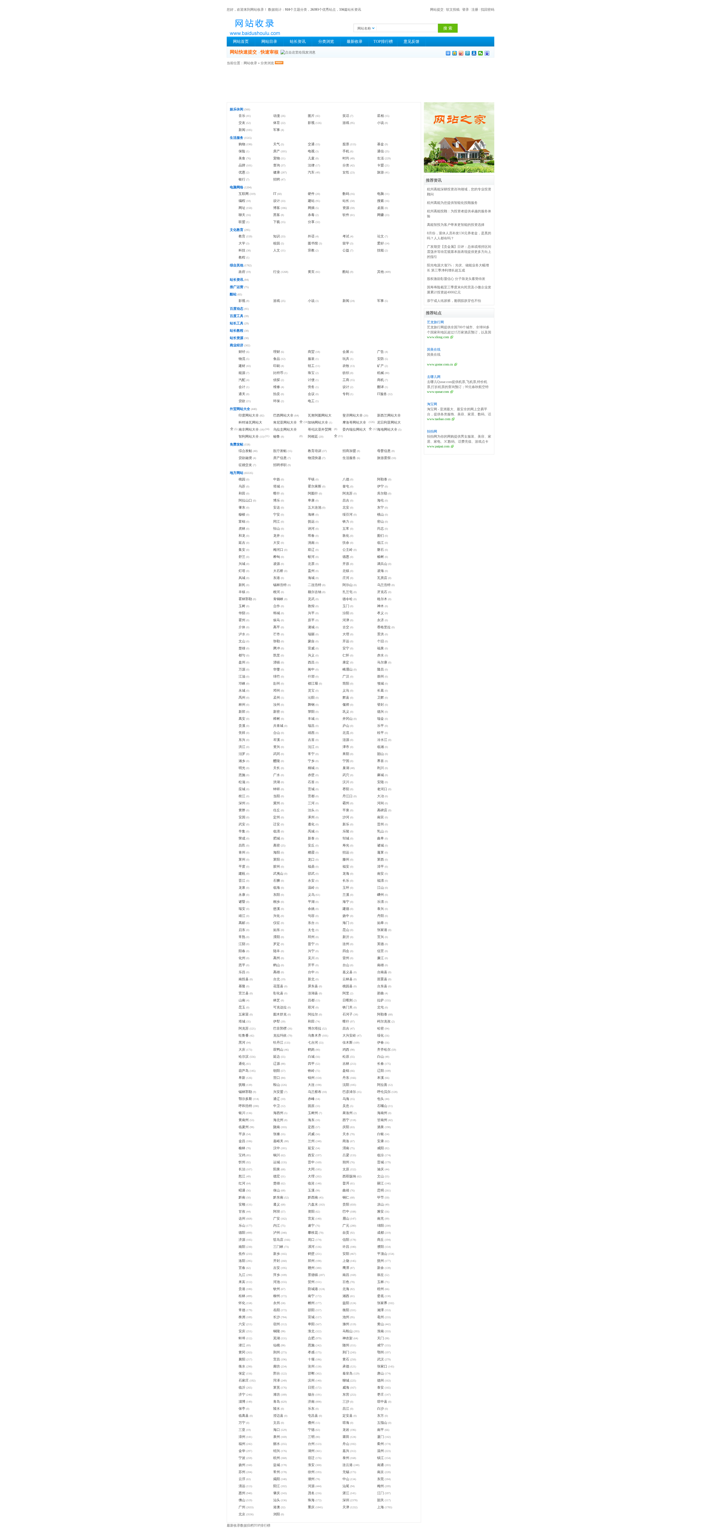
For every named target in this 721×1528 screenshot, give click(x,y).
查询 (276, 165)
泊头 (311, 810)
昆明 (380, 1190)
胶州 (276, 866)
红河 (242, 1183)
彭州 (276, 683)
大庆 (242, 1050)
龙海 (345, 874)
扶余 (345, 543)
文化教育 (236, 230)
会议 (311, 394)
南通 (380, 1465)
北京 (242, 1514)
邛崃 (242, 683)
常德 (242, 1310)
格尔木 (382, 599)
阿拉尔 (313, 1014)
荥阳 (311, 712)
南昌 (345, 1275)
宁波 (242, 1458)
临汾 (380, 1155)
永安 (311, 881)
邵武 (311, 874)
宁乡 (311, 761)
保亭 (242, 1409)
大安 (276, 543)
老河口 (382, 789)
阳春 (242, 951)
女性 (345, 172)
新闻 (242, 130)
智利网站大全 (249, 436)
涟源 (345, 740)
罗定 (276, 944)
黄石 (345, 1359)
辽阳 (380, 1071)
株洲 (242, 1317)
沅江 (311, 747)
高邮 (242, 923)
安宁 (345, 648)
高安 (242, 719)
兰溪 (345, 895)
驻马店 (278, 1240)
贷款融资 (245, 458)
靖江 (242, 916)
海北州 (278, 1120)
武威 (311, 1134)
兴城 (242, 564)
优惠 (242, 172)
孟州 (276, 698)
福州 (242, 1444)
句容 (311, 916)
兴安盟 (278, 1092)
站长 (345, 201)
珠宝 (311, 373)
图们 (380, 536)
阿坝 (276, 1211)
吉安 (276, 1268)
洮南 (311, 543)
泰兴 (380, 909)
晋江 (242, 881)
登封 (380, 705)
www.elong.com (438, 337)
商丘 (380, 1240)
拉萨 (380, 1000)
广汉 (345, 676)
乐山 (242, 1226)
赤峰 (311, 1099)
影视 (311, 123)
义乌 (311, 895)
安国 (242, 817)
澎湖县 (313, 993)
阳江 (276, 1486)
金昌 (242, 1141)
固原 (311, 1106)
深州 (242, 803)
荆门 (345, 1352)
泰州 (345, 1458)
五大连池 (314, 507)
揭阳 (276, 1479)
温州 (380, 1451)
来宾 (242, 1282)
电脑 (380, 194)
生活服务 (236, 138)
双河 (311, 1007)
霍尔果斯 (314, 486)
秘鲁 (276, 436)
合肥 (311, 1338)
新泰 (311, 838)
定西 (311, 1127)
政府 (242, 272)
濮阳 (380, 1247)
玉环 (345, 888)
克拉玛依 (280, 1035)
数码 (345, 194)
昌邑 (242, 845)
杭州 (276, 1458)
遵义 (276, 1204)
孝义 (380, 613)
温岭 (311, 888)
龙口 (311, 859)
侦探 (276, 380)
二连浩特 (314, 585)
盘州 (242, 662)
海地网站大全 (387, 429)
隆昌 (380, 669)
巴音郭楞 (280, 1028)
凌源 (276, 564)
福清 (380, 881)
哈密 (380, 1028)
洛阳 (242, 1261)
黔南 (242, 1197)
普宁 (311, 944)
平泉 (345, 810)
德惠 (345, 557)
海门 (345, 923)
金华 (242, 1451)
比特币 (278, 373)
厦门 (380, 1437)
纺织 (345, 373)
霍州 (242, 620)
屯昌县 (313, 1416)
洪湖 (276, 782)
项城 (380, 683)
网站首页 (241, 41)
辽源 (276, 1064)
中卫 (276, 1106)
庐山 (345, 726)
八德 (345, 479)
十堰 (311, 1359)
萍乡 (276, 1275)
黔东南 (278, 1197)
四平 (311, 1064)
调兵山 (382, 564)
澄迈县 (278, 1416)
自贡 (345, 1233)
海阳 (276, 852)
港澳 (276, 1507)
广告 (380, 352)
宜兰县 (244, 993)
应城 (242, 789)
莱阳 (276, 859)
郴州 (311, 1303)
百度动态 (236, 309)
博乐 (276, 500)
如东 (276, 930)
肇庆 (276, 1493)
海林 (311, 514)
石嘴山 (382, 1106)
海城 (311, 578)
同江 (276, 522)
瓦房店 (382, 578)
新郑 (242, 712)
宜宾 (311, 1218)
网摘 (311, 208)
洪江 (242, 747)
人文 (276, 250)
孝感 (311, 1352)
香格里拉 (384, 627)
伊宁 (380, 486)
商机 (380, 380)
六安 (242, 1324)
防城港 (313, 1289)
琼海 (345, 1423)
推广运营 (236, 287)
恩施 (242, 775)
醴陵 (276, 761)
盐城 (276, 1465)
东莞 (380, 1479)
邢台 (276, 1373)
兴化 (276, 916)
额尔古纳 (314, 592)
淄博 (242, 1402)
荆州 (276, 1352)
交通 (311, 144)
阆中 (311, 669)
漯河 (311, 1247)
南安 (380, 874)
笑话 (345, 116)
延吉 (242, 543)
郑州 (311, 1261)
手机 (345, 151)
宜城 (311, 789)
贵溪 (242, 726)
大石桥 (278, 571)
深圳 (345, 1500)
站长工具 (236, 323)
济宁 (242, 1394)
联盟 (242, 222)
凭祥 (242, 733)
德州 (380, 1380)
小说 (380, 123)
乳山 (380, 831)
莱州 (242, 859)
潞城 (311, 627)
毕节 (380, 1197)
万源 (242, 669)
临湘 (380, 747)
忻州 (242, 1162)
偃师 (345, 705)
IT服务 (382, 394)
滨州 (311, 1380)
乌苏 (242, 486)
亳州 (380, 1317)
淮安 (311, 1465)
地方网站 (236, 473)
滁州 (345, 1324)
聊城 (345, 1380)
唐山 (380, 1373)
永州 (276, 1303)
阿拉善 (382, 1085)
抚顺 (242, 1085)
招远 (345, 852)
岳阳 (276, 1310)
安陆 (380, 782)
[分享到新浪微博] (461, 53)
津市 (345, 747)
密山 (380, 522)
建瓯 (242, 874)
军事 (276, 130)
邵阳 (311, 1310)
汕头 (276, 1500)
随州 (345, 1345)
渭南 (345, 1148)
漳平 (380, 866)
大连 (311, 1085)
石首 (311, 782)
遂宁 (311, 1226)
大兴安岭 (349, 1035)
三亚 (242, 1430)
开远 (345, 641)
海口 (276, 1430)
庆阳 (345, 1127)
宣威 (311, 648)
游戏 (345, 123)
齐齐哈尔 (384, 1050)
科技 (242, 250)
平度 (242, 866)
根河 (276, 592)
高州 (276, 958)
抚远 (311, 522)
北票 (311, 564)
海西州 (278, 1113)
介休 (242, 627)
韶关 (380, 1500)
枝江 (242, 796)
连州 (345, 944)
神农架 (347, 1338)
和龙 (242, 536)
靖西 (311, 733)
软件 (345, 215)
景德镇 (313, 1275)
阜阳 (311, 1324)
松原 (345, 1057)
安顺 (242, 1204)
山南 (242, 1000)
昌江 (345, 1409)
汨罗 (242, 754)
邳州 (311, 937)
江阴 (242, 944)
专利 (345, 394)
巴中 (345, 1211)
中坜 (276, 479)
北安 (345, 507)
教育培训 (314, 451)
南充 (380, 1218)
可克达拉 (280, 1007)
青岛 (276, 1402)
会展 (345, 352)
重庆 (311, 1507)
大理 (345, 634)
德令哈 (347, 599)
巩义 (345, 712)
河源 (311, 1486)
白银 (380, 1134)
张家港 (382, 930)
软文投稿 (453, 10)
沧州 (311, 1366)
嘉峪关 (278, 1141)
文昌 (276, 1423)
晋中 (311, 1162)
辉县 (345, 698)
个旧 (380, 641)
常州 (276, 1472)
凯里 (276, 655)
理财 (276, 352)
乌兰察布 (314, 1092)
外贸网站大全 (240, 409)
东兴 (242, 740)
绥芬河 (347, 514)
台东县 (382, 986)
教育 (242, 236)
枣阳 (345, 789)
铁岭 (311, 1071)
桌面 (380, 208)
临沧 (311, 1183)
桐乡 (276, 902)
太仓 (311, 930)
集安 (242, 550)
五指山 (382, 1423)
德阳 (242, 1233)
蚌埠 (242, 1338)
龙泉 (242, 888)
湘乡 (242, 761)
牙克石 (382, 592)
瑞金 (380, 719)
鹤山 (276, 965)
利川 (380, 768)
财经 (242, 352)
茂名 (311, 1493)
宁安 (276, 514)
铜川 (276, 1155)
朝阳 (276, 1071)
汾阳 (345, 613)
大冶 (380, 796)
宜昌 (276, 1359)
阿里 (345, 993)
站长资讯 (298, 41)
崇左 (380, 1275)
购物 (242, 144)
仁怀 (345, 655)
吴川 (311, 958)
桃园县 (347, 986)
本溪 (380, 1078)
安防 (380, 359)
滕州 (345, 859)
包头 (380, 1099)
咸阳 (380, 1148)
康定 (345, 662)
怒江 (242, 1176)
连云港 (347, 1465)
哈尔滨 (244, 1057)
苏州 (242, 1472)
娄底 (380, 1296)
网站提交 (437, 10)
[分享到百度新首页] (487, 53)
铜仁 (345, 1197)
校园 (276, 243)
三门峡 (278, 1247)
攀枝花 (313, 1233)
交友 (242, 123)
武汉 (380, 1359)
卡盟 (380, 165)
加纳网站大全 (318, 422)
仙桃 (276, 1345)
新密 (276, 712)
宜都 (311, 796)
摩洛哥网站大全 (354, 422)
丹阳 (380, 916)
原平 (311, 620)
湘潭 (380, 1310)
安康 (380, 1141)
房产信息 (280, 458)
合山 (276, 733)
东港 (276, 578)
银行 (242, 179)
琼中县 (382, 1402)
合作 (276, 606)
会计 (242, 387)
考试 (345, 236)
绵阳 (380, 1226)
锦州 (311, 1078)
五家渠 (244, 1014)
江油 (242, 676)
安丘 (311, 845)
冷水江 (382, 740)
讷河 (311, 529)
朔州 (345, 1162)
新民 (242, 585)
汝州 (276, 705)
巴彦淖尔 (349, 1092)
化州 (242, 958)
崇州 (380, 676)
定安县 (347, 1416)
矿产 (380, 366)
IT (274, 194)
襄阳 (242, 1359)
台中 (311, 972)
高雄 (276, 972)
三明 (311, 1437)
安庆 (242, 1331)
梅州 (380, 1486)
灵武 (311, 599)
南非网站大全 (249, 429)
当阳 (276, 796)
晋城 (380, 1162)
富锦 (242, 522)
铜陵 (276, 1331)
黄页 (311, 272)
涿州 (311, 817)
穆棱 (242, 514)
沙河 (345, 817)
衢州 (380, 1444)
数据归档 (247, 1525)
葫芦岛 (244, 1071)
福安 (345, 866)
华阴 (242, 613)
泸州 (276, 1233)
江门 (380, 1493)
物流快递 (314, 458)
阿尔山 (347, 585)
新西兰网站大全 (389, 415)
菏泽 (276, 1380)
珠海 (311, 1500)
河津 (345, 620)
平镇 (311, 479)
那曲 (380, 993)
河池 (276, 1282)
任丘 (276, 810)
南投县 (244, 979)
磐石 (380, 550)
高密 (276, 845)
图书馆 (313, 243)
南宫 (380, 817)
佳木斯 (347, 1042)
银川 (242, 1113)
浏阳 (276, 1514)
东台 (311, 923)
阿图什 (313, 493)
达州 (242, 1218)
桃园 (242, 479)
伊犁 (276, 1021)
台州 (311, 1444)
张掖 (276, 1134)
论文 (380, 236)
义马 (345, 690)
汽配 (242, 380)
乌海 (345, 1099)
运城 (276, 1162)
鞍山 (276, 1085)
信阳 (345, 1240)
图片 (311, 116)
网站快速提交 (243, 52)
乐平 (380, 726)
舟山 (345, 1444)
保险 (242, 151)
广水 (276, 775)
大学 (242, 243)
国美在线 (433, 349)
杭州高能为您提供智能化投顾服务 (452, 203)
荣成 (242, 838)
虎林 (242, 529)
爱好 (380, 243)
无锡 (345, 1472)
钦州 (276, 1289)
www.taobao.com (438, 419)
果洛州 (347, 1113)
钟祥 (276, 789)
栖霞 (311, 852)
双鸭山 (278, 1050)
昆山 (345, 930)
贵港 (242, 1289)
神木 (380, 606)
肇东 (242, 507)
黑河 (242, 1042)
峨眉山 (347, 669)
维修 (276, 387)
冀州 (276, 803)
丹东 (345, 1078)
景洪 (380, 634)
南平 (380, 1430)
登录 (465, 10)
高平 (276, 627)
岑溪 (276, 740)
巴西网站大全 (283, 415)
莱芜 (276, 1387)
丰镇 (242, 592)
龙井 (276, 536)
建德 (345, 909)
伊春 (380, 1042)
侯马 (276, 620)
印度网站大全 (249, 415)
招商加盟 (349, 451)
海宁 (345, 902)
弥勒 (276, 641)
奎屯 (345, 486)
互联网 (244, 194)
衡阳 (345, 1310)
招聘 (276, 179)
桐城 (311, 768)
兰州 (311, 1141)
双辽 (311, 550)
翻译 (380, 387)
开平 (311, 965)
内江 (276, 1226)
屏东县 (313, 986)
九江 (242, 1275)
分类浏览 (326, 41)
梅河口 (278, 550)
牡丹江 (278, 1042)
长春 (380, 1064)
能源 (242, 373)
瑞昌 (311, 726)
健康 (276, 172)
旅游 (380, 172)
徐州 (311, 1472)
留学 (345, 243)
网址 (242, 208)
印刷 (276, 366)
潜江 (242, 1345)
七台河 (313, 1042)
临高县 (244, 1416)
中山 (345, 1479)
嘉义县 (347, 972)
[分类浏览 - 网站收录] (255, 25)
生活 (380, 158)
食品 (276, 359)
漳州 (242, 1437)
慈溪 (276, 909)
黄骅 (242, 810)
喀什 (276, 493)
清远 (242, 1486)
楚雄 (242, 648)
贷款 (242, 401)
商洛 (345, 1141)
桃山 (380, 514)
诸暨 (242, 902)
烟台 (311, 1394)
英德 (380, 944)
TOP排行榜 (383, 41)
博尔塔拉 (314, 1028)
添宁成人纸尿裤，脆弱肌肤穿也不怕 (454, 301)
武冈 (276, 754)
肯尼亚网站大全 (285, 422)
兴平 (311, 613)
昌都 (311, 1000)
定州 (276, 817)
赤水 (380, 655)
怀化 (242, 1303)
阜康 (311, 500)
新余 (380, 1268)
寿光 (345, 845)
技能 (380, 250)
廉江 (380, 958)
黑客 (276, 215)
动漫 (276, 116)
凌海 (380, 571)
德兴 (380, 712)
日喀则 (347, 1000)
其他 (380, 272)
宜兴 (380, 937)
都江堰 (313, 683)
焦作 (242, 1254)
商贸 (311, 352)
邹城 (345, 838)
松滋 (242, 782)
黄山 (380, 1324)
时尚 (345, 158)
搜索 (380, 201)
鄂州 (380, 1352)
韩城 (276, 613)
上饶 (345, 1261)
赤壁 (311, 775)
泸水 (242, 634)
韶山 (380, 754)
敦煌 (311, 606)
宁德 (311, 1430)
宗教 (311, 250)
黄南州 (244, 1120)
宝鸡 (242, 1155)
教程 (242, 257)
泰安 (380, 1387)
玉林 (380, 1282)
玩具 (345, 359)
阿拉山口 (245, 500)
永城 (242, 690)
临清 (276, 831)
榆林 (242, 1148)
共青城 (278, 726)
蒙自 (311, 641)
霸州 (345, 803)
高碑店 (382, 810)
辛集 (242, 831)
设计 (276, 201)
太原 (345, 1169)
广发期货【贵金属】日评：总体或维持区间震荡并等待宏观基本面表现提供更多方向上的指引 (459, 252)
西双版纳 (349, 1176)
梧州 (380, 1289)
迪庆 (380, 1169)
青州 (242, 852)
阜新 (242, 1078)
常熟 (242, 937)
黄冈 (242, 1352)
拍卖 (276, 394)
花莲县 (278, 986)
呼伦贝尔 (384, 1092)
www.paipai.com (438, 446)
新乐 (345, 824)
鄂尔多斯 (245, 1099)
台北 (276, 979)
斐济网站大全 (352, 415)
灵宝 (311, 690)
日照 (311, 1387)
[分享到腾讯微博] (467, 53)
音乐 (242, 116)
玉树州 (313, 1113)
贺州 (311, 1282)
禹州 (242, 698)
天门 (380, 1338)
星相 (380, 116)
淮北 (311, 1331)
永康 (242, 895)
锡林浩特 (280, 585)
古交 (345, 627)
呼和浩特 (245, 1106)
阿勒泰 (382, 479)
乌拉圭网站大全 (285, 429)
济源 (242, 1240)
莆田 (345, 1437)
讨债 (311, 380)
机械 (380, 373)
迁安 (276, 824)
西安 (311, 1155)
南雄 (380, 965)
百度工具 (236, 316)
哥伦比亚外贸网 (319, 429)
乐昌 (242, 972)
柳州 (276, 1296)
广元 (345, 1226)
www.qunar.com (438, 392)
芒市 (276, 634)
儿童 (311, 158)
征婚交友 (245, 465)
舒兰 (242, 557)
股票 (345, 144)
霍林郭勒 (245, 599)
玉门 (345, 606)
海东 (311, 1120)
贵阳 (345, 1204)
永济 (380, 620)
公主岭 (347, 550)
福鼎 (311, 866)
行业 (276, 272)
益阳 (345, 1303)
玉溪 (311, 1190)
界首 (380, 761)
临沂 (242, 1387)
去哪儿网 (433, 377)
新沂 (345, 937)
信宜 (380, 951)
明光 (242, 768)
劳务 (311, 387)
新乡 (276, 1254)
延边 (276, 1057)
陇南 (276, 1127)
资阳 (311, 1211)
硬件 (311, 194)
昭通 (242, 1190)
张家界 (382, 1303)
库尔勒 (382, 493)
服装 (311, 359)
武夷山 (278, 874)
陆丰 (276, 951)
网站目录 (269, 41)
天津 (345, 1507)
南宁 (311, 1296)
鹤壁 (311, 1254)
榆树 (380, 557)
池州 (345, 1317)
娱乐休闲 (236, 109)
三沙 (345, 1402)
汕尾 (345, 1486)
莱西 (380, 859)
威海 (345, 1387)
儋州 (311, 1423)
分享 (311, 222)
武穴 (345, 775)
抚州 (380, 1261)
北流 (345, 733)
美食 (242, 158)
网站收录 (250, 63)
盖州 (311, 571)
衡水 (242, 1366)
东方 (380, 1416)
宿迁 (311, 1458)
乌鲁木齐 (314, 1035)
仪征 (276, 923)
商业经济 (236, 345)
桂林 (242, 1296)
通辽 (276, 1099)
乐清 (380, 902)
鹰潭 (345, 1268)
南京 (380, 1472)
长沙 (276, 1317)
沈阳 (345, 1085)
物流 (242, 359)
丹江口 (347, 796)
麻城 (380, 775)
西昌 (311, 662)
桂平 (380, 733)
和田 (242, 493)
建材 (242, 366)
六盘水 (313, 1204)
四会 (345, 951)
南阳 (242, 1247)
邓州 (276, 690)
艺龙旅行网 (435, 322)
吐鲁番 (244, 1035)
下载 (276, 222)
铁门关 (347, 1007)
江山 (380, 888)
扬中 (345, 916)
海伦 (380, 500)
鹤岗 (311, 1050)
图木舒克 (280, 1014)
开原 (345, 564)
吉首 (311, 740)
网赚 (380, 215)
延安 (311, 1148)
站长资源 (236, 338)
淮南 (380, 1331)
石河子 (347, 1014)
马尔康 (382, 662)
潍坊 (276, 1394)
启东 (242, 930)
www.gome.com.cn (440, 364)
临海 (276, 888)
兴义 (311, 655)
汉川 (345, 782)
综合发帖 (245, 451)
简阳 (345, 683)
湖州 (311, 1451)
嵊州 (380, 895)
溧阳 (276, 937)
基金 (380, 144)
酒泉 (380, 1127)
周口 (311, 1240)
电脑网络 (236, 187)
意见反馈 (411, 41)
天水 (345, 1134)
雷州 (345, 958)
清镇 (276, 662)
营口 (276, 1078)
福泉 (380, 648)
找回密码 (487, 10)
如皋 (380, 923)
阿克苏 (347, 493)
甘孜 (242, 1211)
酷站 (345, 272)
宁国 (345, 761)
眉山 (345, 1218)
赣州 (311, 1268)
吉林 (345, 1064)
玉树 (242, 606)
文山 (242, 641)
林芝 (276, 1000)
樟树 (276, 719)
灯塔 (242, 571)
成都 (380, 1233)
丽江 (380, 1183)
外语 (311, 236)
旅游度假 (384, 458)
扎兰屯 (347, 592)
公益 (345, 250)
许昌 (345, 1247)
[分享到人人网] (474, 53)
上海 (380, 1507)
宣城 (311, 1317)
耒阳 (345, 754)
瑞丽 (311, 634)
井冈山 (347, 719)
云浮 (242, 1479)
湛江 (345, 1493)
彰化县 (278, 993)
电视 (311, 151)
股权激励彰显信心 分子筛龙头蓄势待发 (456, 279)
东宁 (380, 507)
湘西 (345, 1296)
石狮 (276, 881)
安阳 (345, 1254)
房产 (276, 151)
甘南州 (382, 1120)
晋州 (380, 824)
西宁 (345, 1120)
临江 (380, 543)
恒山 (276, 529)
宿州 (276, 1324)
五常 (345, 529)
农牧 (345, 366)
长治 (242, 1169)
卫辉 (380, 698)
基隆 (242, 986)
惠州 (242, 1493)
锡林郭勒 (245, 1092)
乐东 (311, 1409)
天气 (276, 144)
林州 (242, 705)
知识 (276, 236)
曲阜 (380, 838)
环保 (276, 401)
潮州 (311, 1479)
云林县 (347, 979)
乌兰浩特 (384, 585)
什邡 (311, 676)
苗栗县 (382, 979)
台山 (345, 965)
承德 (345, 1366)
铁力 (345, 522)
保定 (242, 1373)
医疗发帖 (280, 451)
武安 (242, 824)
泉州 (276, 1437)
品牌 (242, 165)
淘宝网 (432, 404)
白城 (311, 1057)
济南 (311, 1402)
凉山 (380, 1204)
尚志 (380, 529)
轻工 (311, 366)
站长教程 (236, 331)
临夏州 (244, 1127)
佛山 (242, 1500)
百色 (345, 1282)
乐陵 (345, 831)
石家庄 (244, 1380)
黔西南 (313, 1197)
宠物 (276, 158)
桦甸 (276, 557)
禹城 (311, 831)
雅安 (380, 1211)
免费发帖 (236, 444)
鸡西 (345, 1050)
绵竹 (276, 676)
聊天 (242, 215)
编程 (242, 201)
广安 (276, 1218)
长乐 (345, 881)
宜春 (242, 1268)
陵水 (276, 1409)
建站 (311, 201)
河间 (380, 803)
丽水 (276, 1444)
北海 (345, 1289)
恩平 (242, 965)
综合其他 (236, 265)
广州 (242, 1507)
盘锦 (345, 1071)
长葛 (380, 690)
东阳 (276, 895)
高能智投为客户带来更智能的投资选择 (455, 225)
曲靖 (345, 1190)
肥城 (276, 838)
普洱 (345, 1183)
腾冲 (276, 648)
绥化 (380, 1035)
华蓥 (276, 669)
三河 (311, 803)
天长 (276, 768)
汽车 (311, 172)
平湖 (311, 902)
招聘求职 (280, 465)
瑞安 (242, 909)
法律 (311, 165)
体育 (276, 123)
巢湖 (345, 768)
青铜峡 (278, 599)
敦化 (345, 536)
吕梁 (345, 1155)
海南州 (382, 1113)
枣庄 (380, 1394)
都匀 (242, 655)
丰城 (311, 719)
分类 (345, 165)
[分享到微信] (480, 53)
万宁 (242, 1423)
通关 (242, 394)
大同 (311, 1169)
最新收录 (354, 41)
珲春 (311, 536)
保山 (276, 1190)
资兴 (276, 747)
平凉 (242, 1134)
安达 (276, 507)
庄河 (345, 578)
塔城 (276, 486)
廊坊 (276, 1366)
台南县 (382, 972)
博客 (276, 208)
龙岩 (345, 1430)
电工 (311, 401)
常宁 (311, 754)
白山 (380, 1057)
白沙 (380, 1409)
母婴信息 (384, 451)
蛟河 (311, 557)
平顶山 (382, 1254)
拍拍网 (432, 431)
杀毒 (311, 215)
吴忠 (345, 1106)
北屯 (380, 1007)
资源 (345, 208)
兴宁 (311, 951)
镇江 (380, 1458)
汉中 (276, 1148)
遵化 (311, 824)
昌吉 (345, 500)
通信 (380, 151)
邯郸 (311, 1373)
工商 (345, 380)
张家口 (382, 1366)
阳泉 (276, 1169)
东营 (345, 1394)
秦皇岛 (347, 1373)
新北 (311, 979)
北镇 (345, 571)
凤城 (242, 578)
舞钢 (311, 705)
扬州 (242, 1465)
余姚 (311, 909)
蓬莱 (380, 852)
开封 (276, 1261)
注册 (474, 10)
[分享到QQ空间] (454, 53)
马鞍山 (347, 1331)
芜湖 (276, 1338)
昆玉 (242, 1007)
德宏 (276, 1176)
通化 (242, 1064)
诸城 (380, 845)
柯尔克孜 (384, 1021)
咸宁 (380, 1345)
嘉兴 (345, 1451)
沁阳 (311, 698)
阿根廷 (313, 436)
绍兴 (276, 1451)
